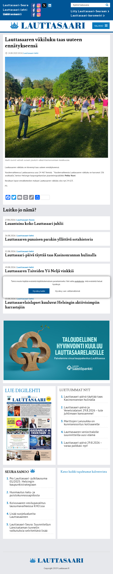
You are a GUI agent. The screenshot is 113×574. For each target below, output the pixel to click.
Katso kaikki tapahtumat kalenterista (84, 472)
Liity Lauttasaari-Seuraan (89, 11)
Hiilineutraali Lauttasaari (12, 14)
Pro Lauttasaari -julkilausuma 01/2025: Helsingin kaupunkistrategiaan (28, 481)
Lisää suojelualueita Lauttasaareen (22, 515)
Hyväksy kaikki (39, 291)
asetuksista (79, 281)
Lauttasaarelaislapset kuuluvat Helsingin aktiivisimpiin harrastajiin (52, 305)
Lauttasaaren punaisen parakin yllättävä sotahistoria (49, 239)
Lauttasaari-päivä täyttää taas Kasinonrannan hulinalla (50, 255)
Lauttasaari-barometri (86, 15)
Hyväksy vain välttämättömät (67, 291)
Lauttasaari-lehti (15, 9)
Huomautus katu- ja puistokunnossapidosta (25, 493)
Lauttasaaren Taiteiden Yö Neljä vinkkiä (39, 271)
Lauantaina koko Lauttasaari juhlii (34, 223)
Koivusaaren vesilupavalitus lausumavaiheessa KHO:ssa (28, 504)
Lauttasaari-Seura (15, 5)
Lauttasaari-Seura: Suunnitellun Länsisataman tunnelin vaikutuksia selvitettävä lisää (30, 528)
